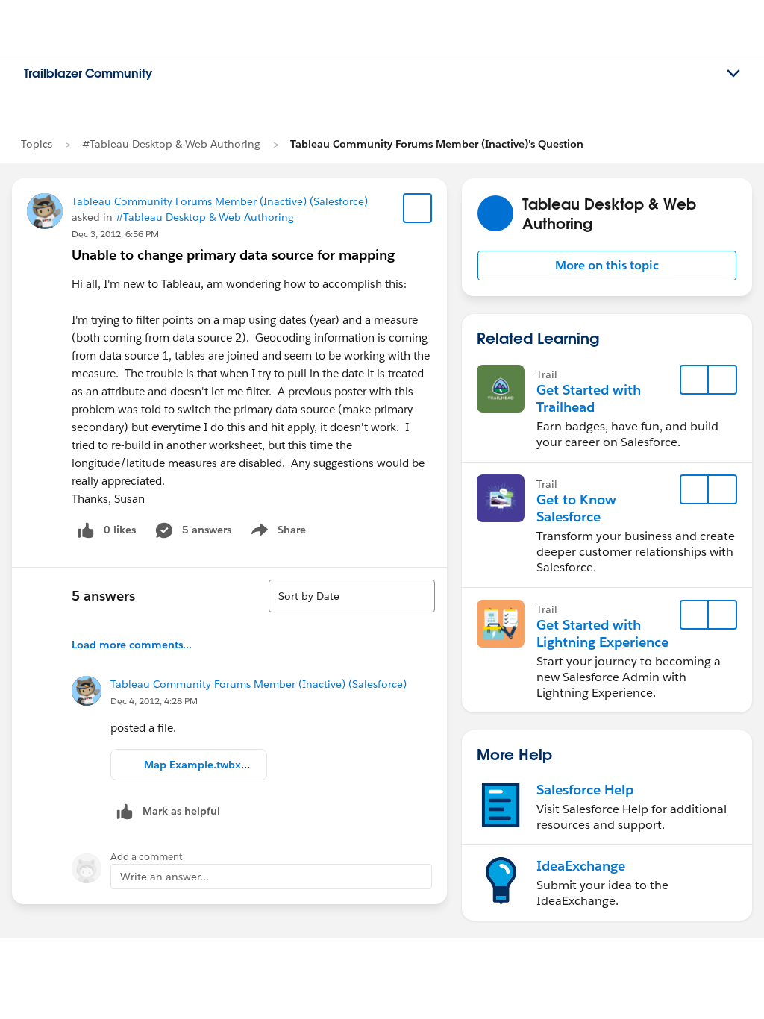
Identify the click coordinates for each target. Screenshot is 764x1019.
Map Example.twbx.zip (201, 764)
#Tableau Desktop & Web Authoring (171, 144)
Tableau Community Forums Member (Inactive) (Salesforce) (220, 201)
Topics (36, 144)
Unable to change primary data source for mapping (233, 254)
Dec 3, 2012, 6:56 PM (115, 234)
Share (276, 532)
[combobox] (352, 596)
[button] (607, 265)
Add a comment (146, 856)
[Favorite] (417, 208)
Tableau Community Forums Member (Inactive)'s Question (436, 144)
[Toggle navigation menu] (733, 73)
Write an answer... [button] (164, 876)
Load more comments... (132, 644)
